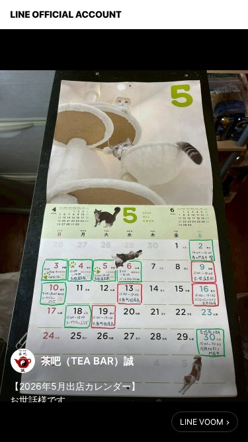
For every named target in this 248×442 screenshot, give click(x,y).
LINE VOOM (202, 422)
